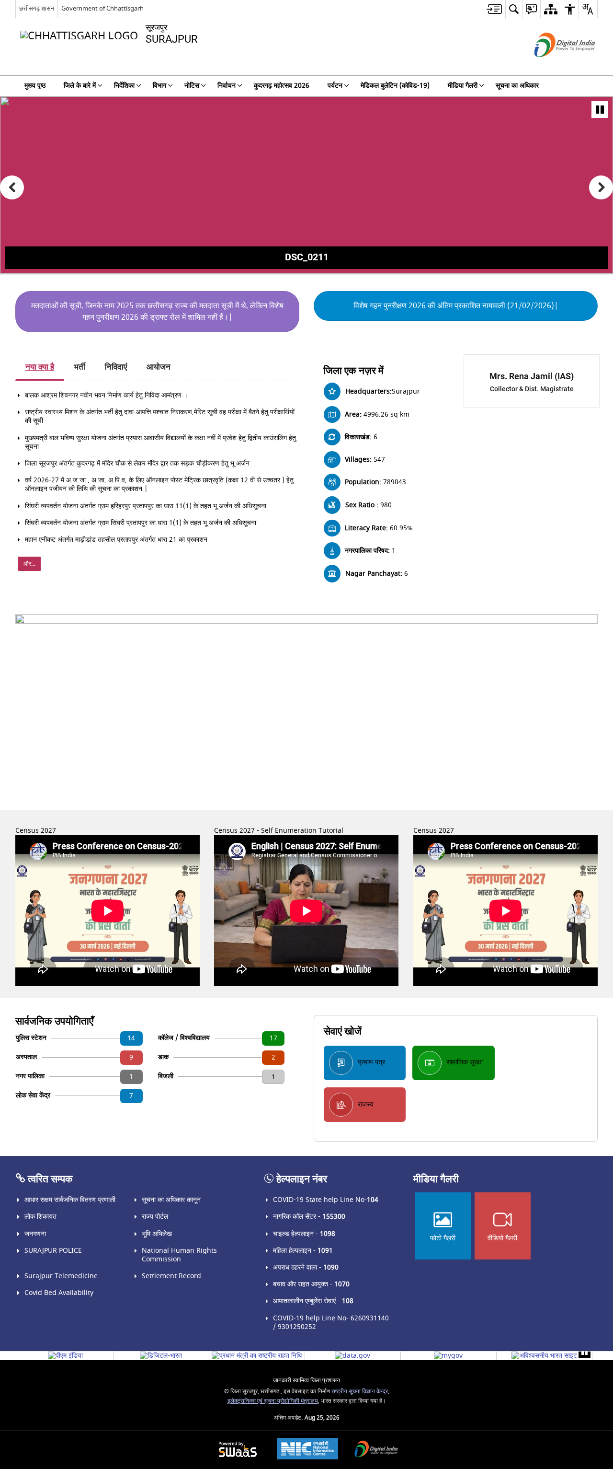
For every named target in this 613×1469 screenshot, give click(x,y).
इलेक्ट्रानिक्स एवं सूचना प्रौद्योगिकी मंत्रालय (272, 1401)
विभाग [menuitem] (159, 86)
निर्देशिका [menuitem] (124, 86)
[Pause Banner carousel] (599, 109)
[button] (12, 187)
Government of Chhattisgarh (102, 8)
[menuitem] (494, 9)
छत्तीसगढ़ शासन (36, 8)
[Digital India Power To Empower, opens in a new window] (376, 1450)
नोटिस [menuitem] (191, 86)
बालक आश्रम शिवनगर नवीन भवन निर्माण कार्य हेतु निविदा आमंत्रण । (106, 395)
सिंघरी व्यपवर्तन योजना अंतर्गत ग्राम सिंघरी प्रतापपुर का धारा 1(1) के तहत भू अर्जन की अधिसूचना (140, 523)
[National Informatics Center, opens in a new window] (307, 1450)
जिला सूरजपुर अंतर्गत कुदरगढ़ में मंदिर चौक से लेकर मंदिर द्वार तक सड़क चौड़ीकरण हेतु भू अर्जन (137, 463)
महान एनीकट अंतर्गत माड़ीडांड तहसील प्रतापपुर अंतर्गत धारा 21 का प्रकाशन (116, 540)
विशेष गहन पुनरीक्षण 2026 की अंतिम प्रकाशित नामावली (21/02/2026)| (455, 306)
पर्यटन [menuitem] (335, 86)
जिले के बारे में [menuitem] (80, 86)
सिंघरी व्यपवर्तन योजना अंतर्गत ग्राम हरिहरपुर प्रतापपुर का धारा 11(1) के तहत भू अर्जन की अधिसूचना (145, 506)
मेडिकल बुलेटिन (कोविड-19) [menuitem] (395, 86)
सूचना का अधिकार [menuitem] (517, 86)
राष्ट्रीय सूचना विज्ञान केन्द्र (359, 1391)
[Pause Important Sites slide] (584, 1352)
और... (29, 564)
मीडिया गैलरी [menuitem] (462, 86)
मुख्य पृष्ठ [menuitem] (34, 86)
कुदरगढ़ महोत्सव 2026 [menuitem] (281, 86)
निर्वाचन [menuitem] (226, 86)
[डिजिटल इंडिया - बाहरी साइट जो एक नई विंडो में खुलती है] (553, 65)
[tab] (39, 368)
